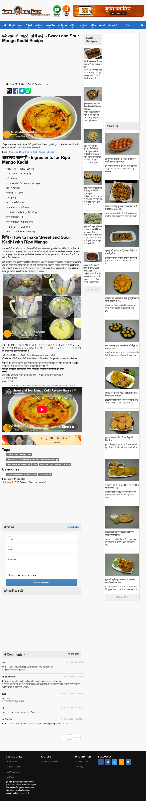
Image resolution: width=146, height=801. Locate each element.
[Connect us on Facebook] (101, 762)
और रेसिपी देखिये (92, 289)
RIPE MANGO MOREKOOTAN (19, 464)
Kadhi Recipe (13, 454)
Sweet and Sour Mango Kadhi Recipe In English (32, 151)
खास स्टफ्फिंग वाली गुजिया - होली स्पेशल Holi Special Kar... (92, 148)
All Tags (10, 777)
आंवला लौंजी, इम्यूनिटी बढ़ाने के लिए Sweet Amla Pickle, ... (91, 268)
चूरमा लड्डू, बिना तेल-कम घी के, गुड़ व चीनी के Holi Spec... (93, 190)
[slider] (8, 482)
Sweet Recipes (91, 39)
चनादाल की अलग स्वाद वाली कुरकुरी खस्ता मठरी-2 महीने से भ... (122, 299)
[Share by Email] (9, 91)
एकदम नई (112, 125)
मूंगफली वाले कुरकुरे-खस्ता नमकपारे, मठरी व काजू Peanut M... (121, 207)
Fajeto (35, 464)
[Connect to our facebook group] (107, 762)
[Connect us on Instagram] (128, 762)
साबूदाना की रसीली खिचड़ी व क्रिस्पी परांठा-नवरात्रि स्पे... (119, 533)
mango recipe (25, 454)
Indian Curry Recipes (16, 474)
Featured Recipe (45, 474)
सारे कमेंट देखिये (73, 527)
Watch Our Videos (50, 761)
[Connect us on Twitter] (114, 762)
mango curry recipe (62, 464)
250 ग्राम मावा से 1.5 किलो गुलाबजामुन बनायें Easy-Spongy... (120, 160)
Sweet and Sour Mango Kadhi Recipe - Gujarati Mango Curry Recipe (42, 385)
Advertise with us (15, 766)
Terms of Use (82, 761)
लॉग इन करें (112, 25)
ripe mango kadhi (46, 464)
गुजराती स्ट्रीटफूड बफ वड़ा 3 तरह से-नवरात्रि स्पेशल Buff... (120, 581)
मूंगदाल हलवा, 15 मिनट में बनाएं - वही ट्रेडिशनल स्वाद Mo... (92, 106)
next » (76, 737)
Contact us (12, 761)
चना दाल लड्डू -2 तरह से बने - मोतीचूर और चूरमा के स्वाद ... (122, 347)
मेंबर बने (102, 25)
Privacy (79, 766)
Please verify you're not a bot (22, 575)
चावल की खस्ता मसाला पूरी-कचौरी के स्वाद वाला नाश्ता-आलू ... (122, 486)
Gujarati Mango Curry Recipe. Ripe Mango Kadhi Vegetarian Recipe (33, 459)
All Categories (13, 771)
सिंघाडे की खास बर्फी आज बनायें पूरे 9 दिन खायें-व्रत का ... (93, 64)
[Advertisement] (41, 63)
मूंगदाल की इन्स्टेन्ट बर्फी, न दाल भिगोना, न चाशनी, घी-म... (121, 252)
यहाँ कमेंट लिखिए (73, 654)
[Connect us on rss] (121, 762)
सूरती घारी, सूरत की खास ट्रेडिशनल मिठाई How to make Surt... (93, 229)
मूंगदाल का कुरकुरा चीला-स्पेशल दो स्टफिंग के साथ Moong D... (121, 394)
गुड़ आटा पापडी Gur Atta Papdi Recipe (118, 439)
